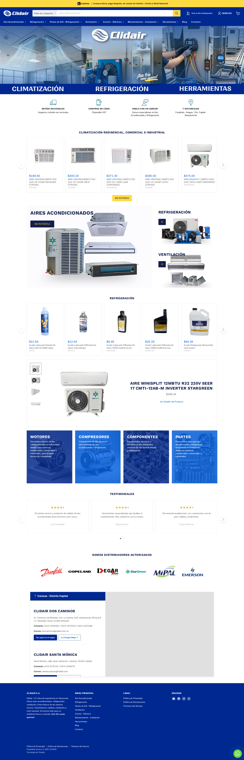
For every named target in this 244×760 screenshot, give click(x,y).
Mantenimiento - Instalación (142, 22)
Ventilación (91, 22)
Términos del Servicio (133, 706)
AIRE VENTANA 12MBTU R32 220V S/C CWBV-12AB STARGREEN (120, 182)
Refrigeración (37, 22)
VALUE (32, 351)
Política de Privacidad (132, 698)
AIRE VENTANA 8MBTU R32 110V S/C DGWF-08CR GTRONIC (81, 182)
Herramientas (170, 22)
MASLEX (71, 351)
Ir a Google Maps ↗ (69, 637)
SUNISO (187, 351)
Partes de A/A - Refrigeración (65, 22)
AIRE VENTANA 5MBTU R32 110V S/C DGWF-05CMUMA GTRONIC (42, 182)
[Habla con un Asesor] (145, 108)
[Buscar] (176, 13)
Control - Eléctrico (112, 22)
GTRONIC (33, 188)
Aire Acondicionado (14, 22)
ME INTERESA (122, 198)
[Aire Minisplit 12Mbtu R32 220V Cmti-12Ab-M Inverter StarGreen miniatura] (35, 368)
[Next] (223, 165)
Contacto (196, 22)
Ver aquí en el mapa (45, 637)
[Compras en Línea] (99, 108)
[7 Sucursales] (191, 108)
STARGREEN (111, 188)
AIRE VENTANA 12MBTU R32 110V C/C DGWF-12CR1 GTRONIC (159, 182)
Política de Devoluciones (134, 702)
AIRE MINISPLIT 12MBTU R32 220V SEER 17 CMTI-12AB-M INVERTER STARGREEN (171, 385)
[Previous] (21, 165)
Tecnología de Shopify (36, 752)
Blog (184, 22)
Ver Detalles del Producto (171, 401)
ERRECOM (110, 351)
